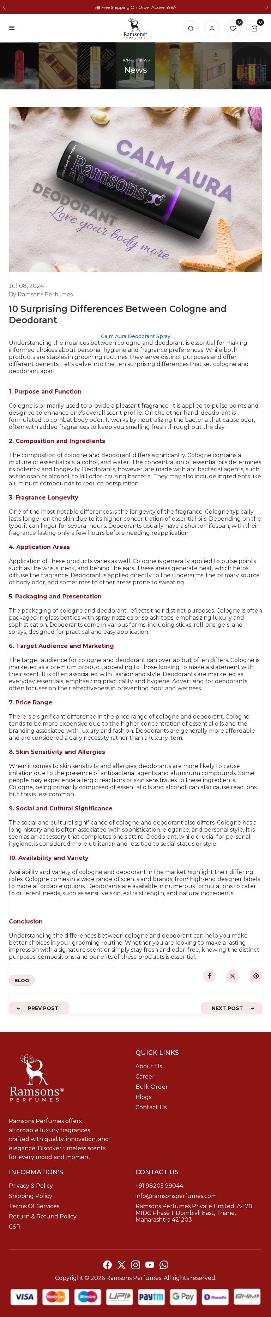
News (144, 60)
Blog (21, 980)
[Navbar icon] (12, 28)
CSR (14, 1226)
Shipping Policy (30, 1196)
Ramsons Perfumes (133, 1278)
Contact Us (151, 1107)
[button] (4, 7)
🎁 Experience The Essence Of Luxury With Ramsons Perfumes (135, 7)
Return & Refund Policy (43, 1216)
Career (145, 1076)
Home (127, 60)
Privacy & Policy (31, 1185)
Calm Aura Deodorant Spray (135, 336)
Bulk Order (152, 1086)
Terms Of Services (34, 1206)
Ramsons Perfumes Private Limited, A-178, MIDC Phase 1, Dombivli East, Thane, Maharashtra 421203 (194, 1213)
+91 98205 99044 (159, 1185)
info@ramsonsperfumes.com (176, 1196)
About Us (149, 1066)
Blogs (143, 1097)
